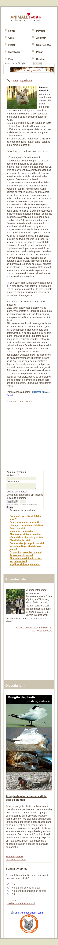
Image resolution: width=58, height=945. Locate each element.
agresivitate (26, 80)
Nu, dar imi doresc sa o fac (26, 887)
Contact (40, 59)
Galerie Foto (43, 45)
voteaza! (11, 900)
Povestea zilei (15, 579)
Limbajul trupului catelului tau (26, 525)
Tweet (10, 395)
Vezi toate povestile (42, 630)
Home (11, 30)
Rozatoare (14, 52)
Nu (13, 894)
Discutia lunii (15, 685)
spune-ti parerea (14, 856)
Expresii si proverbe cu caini (25, 552)
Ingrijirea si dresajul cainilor (25, 564)
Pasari (40, 52)
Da (13, 884)
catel (15, 80)
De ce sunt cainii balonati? (24, 522)
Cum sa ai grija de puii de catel (27, 543)
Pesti (11, 59)
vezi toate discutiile (16, 859)
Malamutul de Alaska (21, 531)
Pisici (11, 45)
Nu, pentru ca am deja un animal (29, 891)
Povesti (40, 30)
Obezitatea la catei (20, 540)
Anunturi (41, 37)
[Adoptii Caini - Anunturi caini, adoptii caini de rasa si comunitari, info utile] (27, 912)
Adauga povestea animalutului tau (34, 627)
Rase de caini (17, 528)
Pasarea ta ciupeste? (21, 555)
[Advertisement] (29, 435)
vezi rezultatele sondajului (21, 903)
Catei (11, 37)
